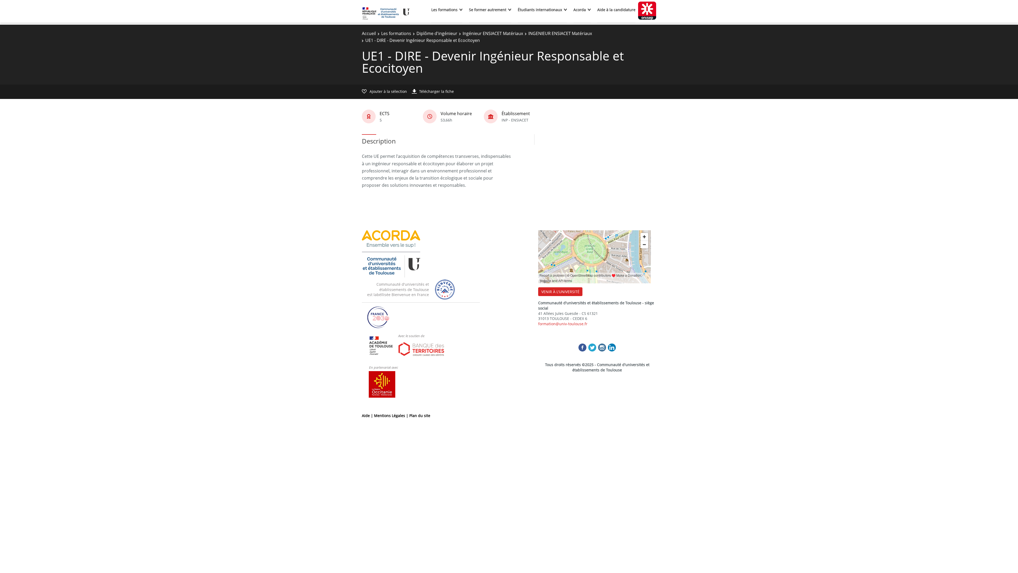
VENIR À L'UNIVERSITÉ (560, 291)
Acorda (579, 9)
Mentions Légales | (391, 415)
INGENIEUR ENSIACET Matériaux (560, 33)
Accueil (369, 33)
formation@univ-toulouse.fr (562, 323)
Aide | (368, 415)
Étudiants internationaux (540, 9)
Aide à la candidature (616, 9)
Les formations (444, 9)
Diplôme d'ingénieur (436, 33)
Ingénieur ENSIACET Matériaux (493, 33)
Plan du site (419, 415)
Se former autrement (487, 9)
